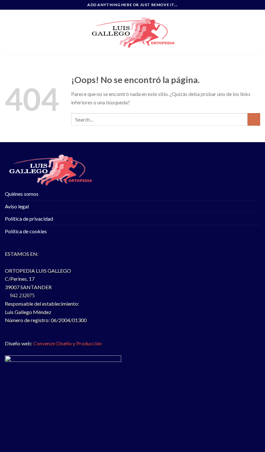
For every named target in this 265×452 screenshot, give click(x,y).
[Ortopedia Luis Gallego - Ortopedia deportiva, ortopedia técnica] (132, 32)
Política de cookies (26, 231)
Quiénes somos (21, 194)
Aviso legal (17, 206)
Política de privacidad (29, 218)
